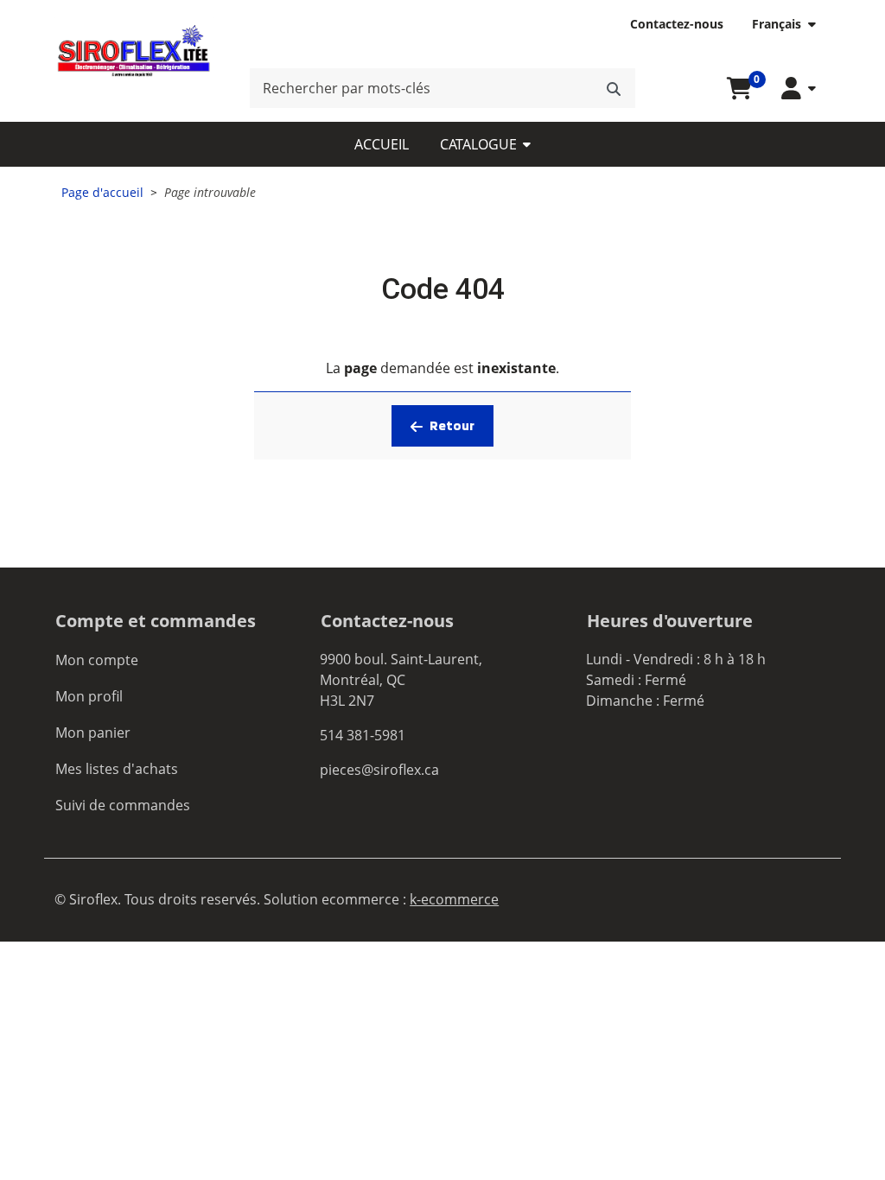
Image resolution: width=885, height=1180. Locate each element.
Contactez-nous (676, 24)
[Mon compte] (799, 88)
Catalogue (478, 144)
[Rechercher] (613, 88)
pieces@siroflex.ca (379, 769)
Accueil (381, 144)
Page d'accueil (102, 192)
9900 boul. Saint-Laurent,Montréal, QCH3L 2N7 (401, 680)
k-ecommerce (454, 899)
